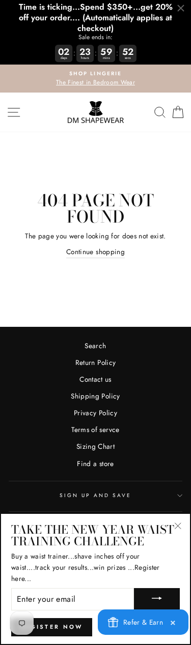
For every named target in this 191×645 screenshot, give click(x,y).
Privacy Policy (95, 413)
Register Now (51, 627)
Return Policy (95, 362)
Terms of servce (95, 429)
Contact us (95, 379)
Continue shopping (95, 252)
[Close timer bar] (181, 8)
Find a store (95, 463)
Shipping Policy (95, 396)
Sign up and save (96, 495)
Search (95, 346)
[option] (95, 79)
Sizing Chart (95, 446)
